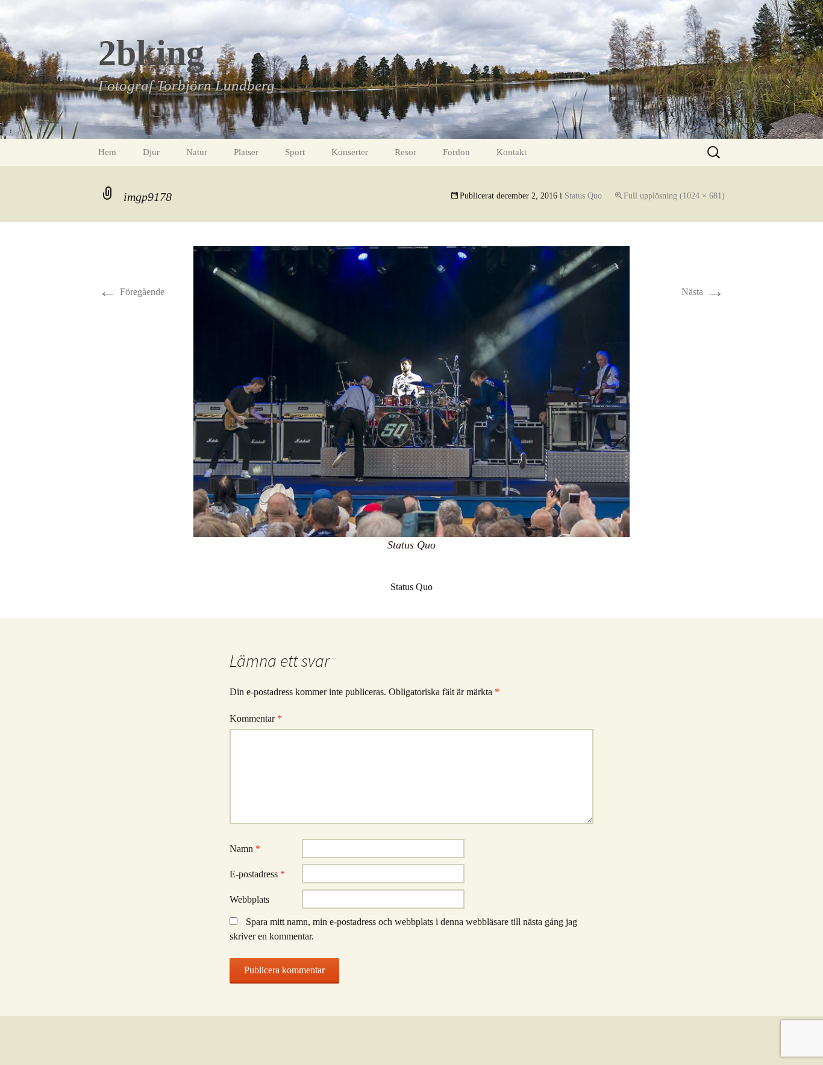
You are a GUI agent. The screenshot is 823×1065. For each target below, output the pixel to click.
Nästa (703, 292)
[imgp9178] (411, 391)
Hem (107, 152)
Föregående (131, 292)
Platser (246, 152)
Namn (245, 849)
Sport (295, 152)
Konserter (349, 152)
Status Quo (583, 195)
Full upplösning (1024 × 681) (674, 195)
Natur (196, 152)
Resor (405, 152)
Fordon (456, 152)
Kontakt (511, 152)
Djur (151, 152)
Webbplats (249, 899)
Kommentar (256, 718)
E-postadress (257, 874)
